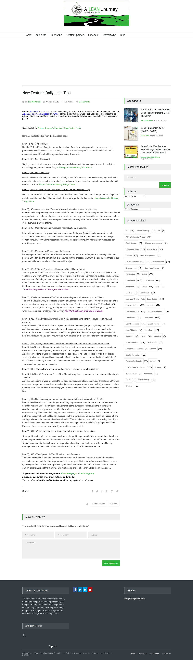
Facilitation (130, 274)
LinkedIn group (86, 473)
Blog (122, 34)
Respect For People (134, 361)
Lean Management (155, 311)
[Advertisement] (96, 59)
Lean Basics (152, 299)
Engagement (131, 268)
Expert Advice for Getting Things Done (57, 184)
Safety (153, 361)
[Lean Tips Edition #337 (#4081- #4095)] (131, 133)
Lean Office (130, 318)
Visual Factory (143, 380)
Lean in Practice (132, 311)
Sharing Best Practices (135, 367)
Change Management (153, 243)
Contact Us (166, 654)
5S (127, 231)
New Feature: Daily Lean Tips (46, 93)
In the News (149, 280)
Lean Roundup (153, 324)
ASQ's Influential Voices (135, 237)
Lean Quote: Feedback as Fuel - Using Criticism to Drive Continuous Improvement (156, 149)
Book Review (131, 243)
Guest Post (130, 280)
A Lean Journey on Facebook (35, 114)
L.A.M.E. (129, 293)
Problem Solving (132, 343)
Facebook (93, 34)
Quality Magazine (133, 355)
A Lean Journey (98, 503)
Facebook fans (36, 112)
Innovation (130, 287)
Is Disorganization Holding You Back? (74, 167)
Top (50, 646)
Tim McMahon (34, 102)
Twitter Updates (75, 34)
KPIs (157, 287)
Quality (153, 349)
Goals (144, 274)
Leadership (148, 120)
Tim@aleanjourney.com (134, 598)
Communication (132, 249)
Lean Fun (150, 305)
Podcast (157, 336)
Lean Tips (113, 503)
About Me (41, 34)
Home (27, 34)
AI (142, 120)
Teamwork (148, 374)
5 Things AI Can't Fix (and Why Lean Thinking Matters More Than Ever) (156, 112)
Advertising (109, 34)
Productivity (152, 343)
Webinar (129, 386)
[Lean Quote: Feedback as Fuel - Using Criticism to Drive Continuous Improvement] (131, 152)
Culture (129, 256)
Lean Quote (155, 157)
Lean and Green (132, 299)
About (133, 654)
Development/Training (134, 262)
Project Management (134, 349)
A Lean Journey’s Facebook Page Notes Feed (59, 128)
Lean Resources (132, 324)
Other (143, 336)
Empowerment (158, 262)
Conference (152, 249)
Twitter (55, 114)
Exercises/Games (152, 268)
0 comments (84, 102)
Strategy (157, 367)
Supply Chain (131, 374)
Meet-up (129, 336)
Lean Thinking (131, 330)
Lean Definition (132, 305)
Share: (25, 491)
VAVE (128, 380)
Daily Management (147, 256)
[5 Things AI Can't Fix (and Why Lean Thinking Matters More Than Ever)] (131, 115)
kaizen (144, 287)
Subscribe (56, 34)
